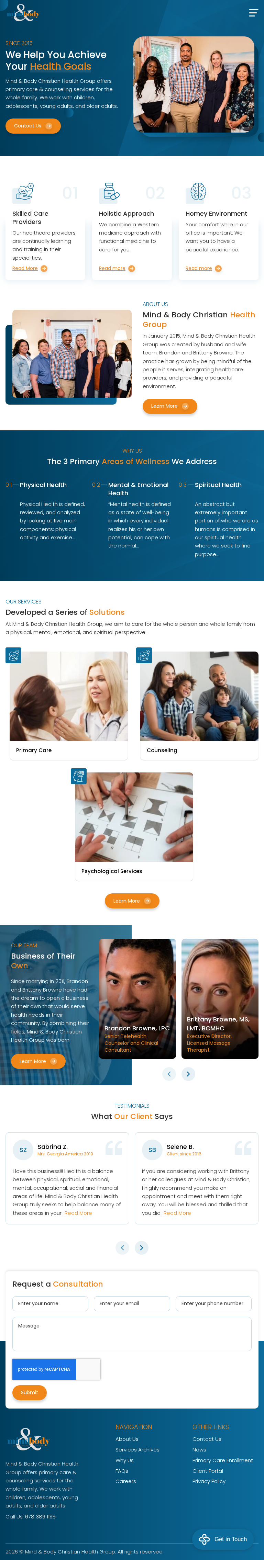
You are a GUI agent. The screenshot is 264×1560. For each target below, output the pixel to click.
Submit (29, 1392)
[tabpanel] (137, 999)
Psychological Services (111, 871)
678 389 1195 (40, 1516)
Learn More (164, 406)
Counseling (162, 750)
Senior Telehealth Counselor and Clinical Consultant (137, 1038)
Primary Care (34, 750)
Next (188, 1074)
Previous (169, 1074)
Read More (78, 1213)
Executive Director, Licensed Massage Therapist (218, 1034)
